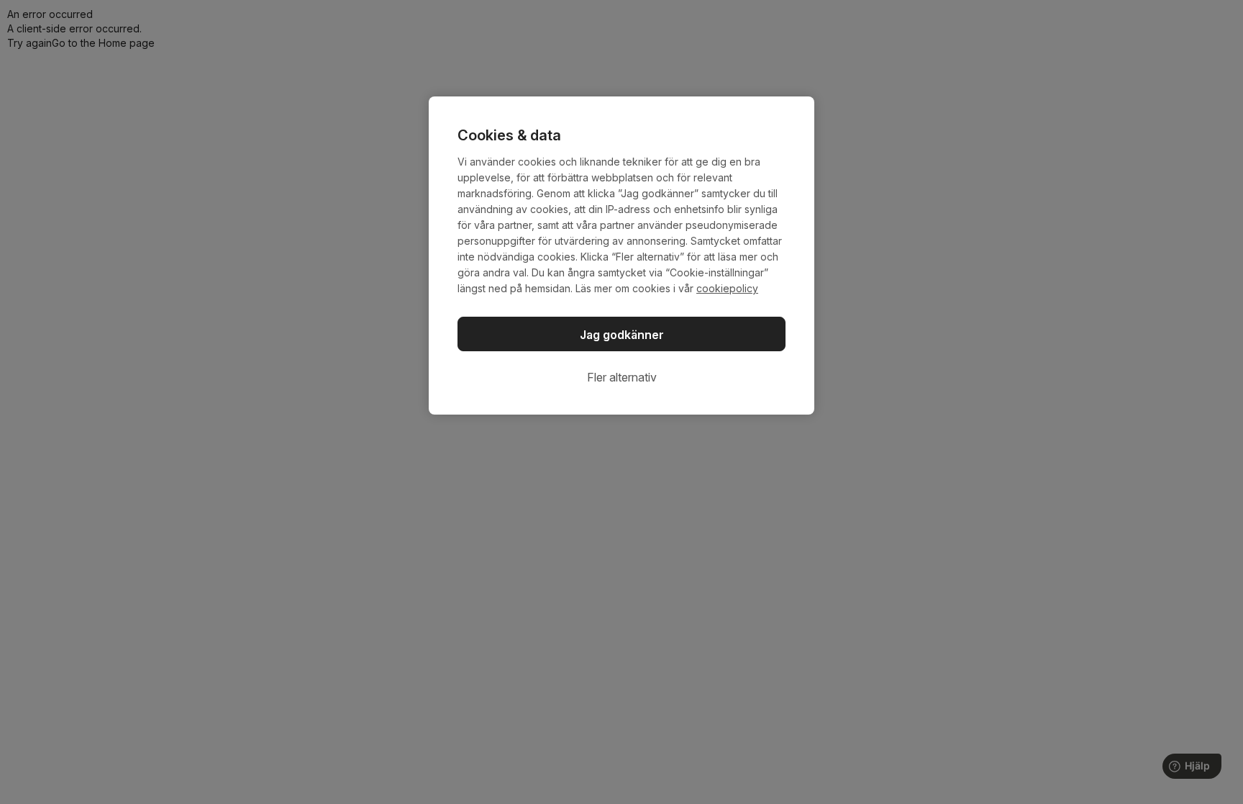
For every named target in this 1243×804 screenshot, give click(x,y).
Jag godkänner (622, 335)
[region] (621, 255)
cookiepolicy (727, 288)
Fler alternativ (622, 377)
